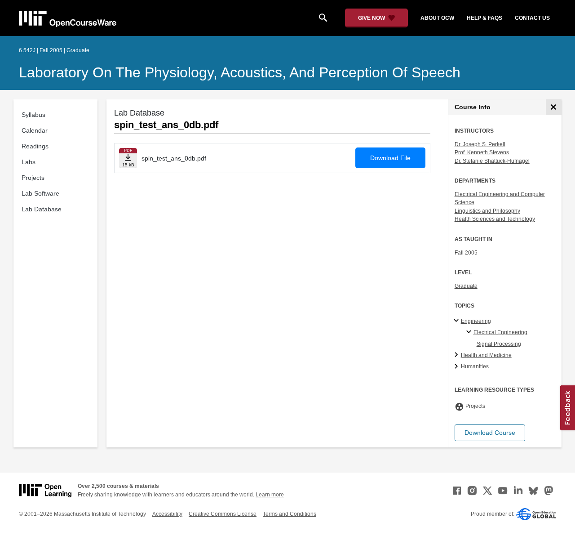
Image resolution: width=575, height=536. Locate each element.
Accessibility (167, 514)
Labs (28, 161)
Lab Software (40, 193)
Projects (33, 177)
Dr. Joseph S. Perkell (480, 144)
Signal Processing (499, 344)
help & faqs (484, 18)
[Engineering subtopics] (457, 321)
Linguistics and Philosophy (487, 211)
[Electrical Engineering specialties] (470, 332)
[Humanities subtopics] (457, 367)
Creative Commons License (223, 514)
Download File (390, 157)
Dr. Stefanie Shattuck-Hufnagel (492, 161)
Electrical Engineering (500, 332)
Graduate (466, 286)
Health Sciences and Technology (495, 219)
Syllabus (33, 114)
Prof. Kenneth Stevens (482, 152)
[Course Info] (554, 107)
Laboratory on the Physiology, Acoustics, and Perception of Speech (239, 72)
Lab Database (42, 209)
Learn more (270, 494)
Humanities (475, 366)
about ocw (437, 18)
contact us (532, 18)
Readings (35, 146)
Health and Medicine (486, 355)
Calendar (35, 130)
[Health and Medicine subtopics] (457, 355)
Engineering (476, 321)
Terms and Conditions (289, 514)
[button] (490, 432)
